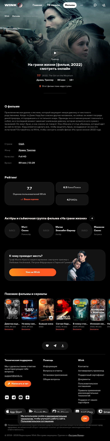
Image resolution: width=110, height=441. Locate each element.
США (21, 144)
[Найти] (95, 5)
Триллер (31, 150)
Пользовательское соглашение (37, 421)
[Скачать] (62, 345)
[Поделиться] (55, 345)
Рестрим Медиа (76, 435)
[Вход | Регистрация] (103, 5)
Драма (22, 150)
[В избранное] (47, 345)
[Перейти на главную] (14, 5)
